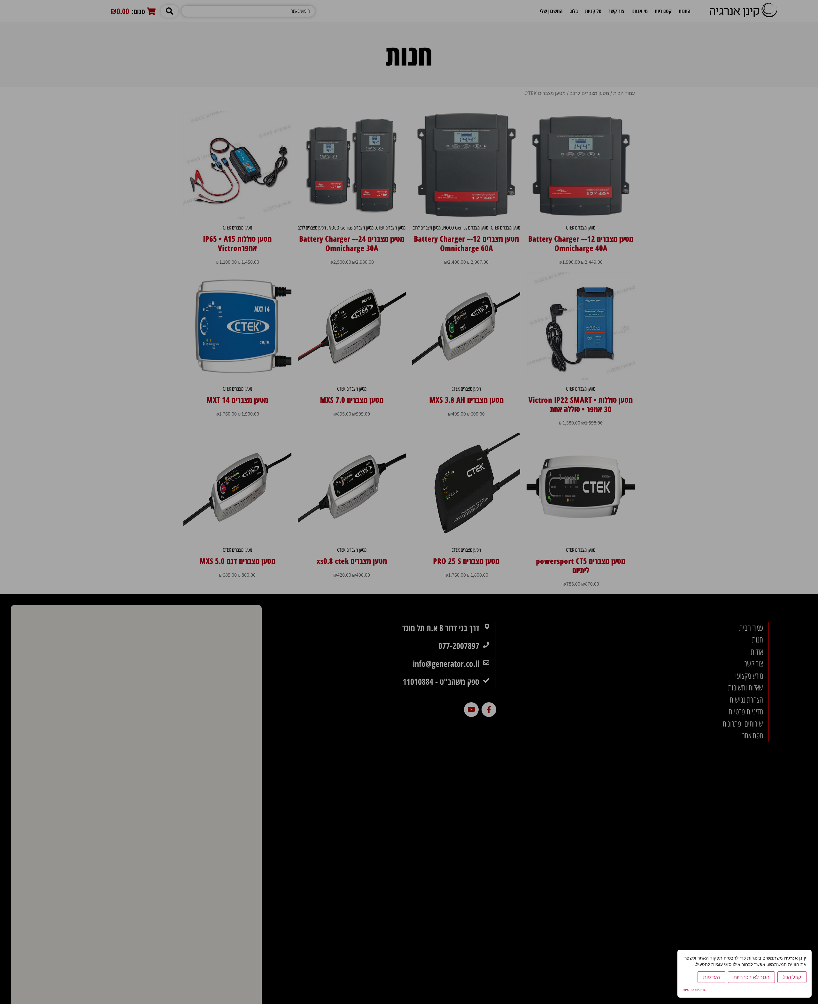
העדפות (711, 977)
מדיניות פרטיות (694, 989)
